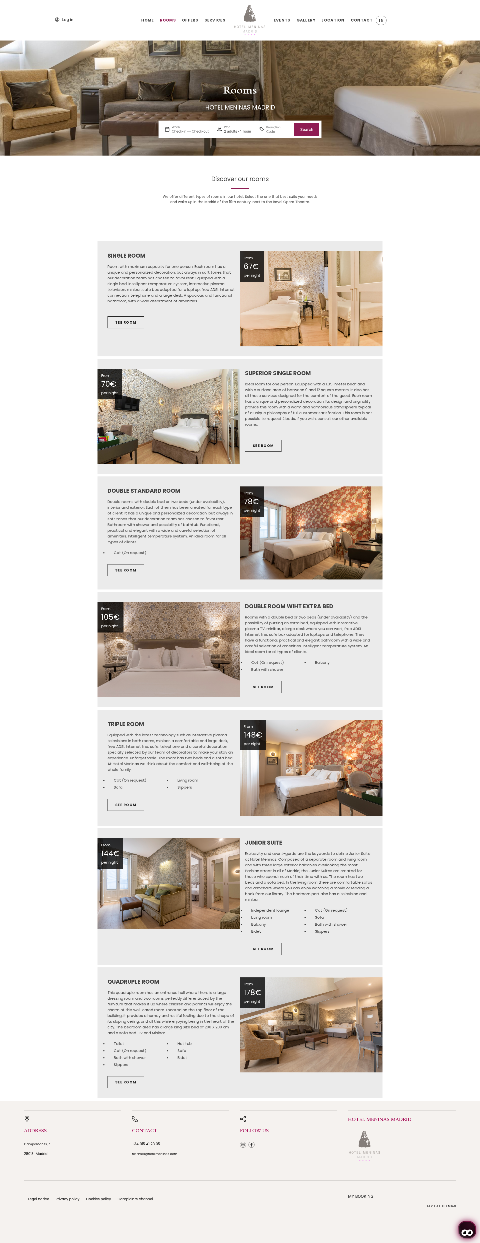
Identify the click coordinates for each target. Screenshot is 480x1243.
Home (147, 20)
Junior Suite (263, 843)
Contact (362, 20)
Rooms (168, 20)
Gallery (306, 20)
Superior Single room (278, 373)
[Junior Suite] (169, 883)
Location (333, 20)
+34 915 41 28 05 (146, 1143)
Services (215, 20)
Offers (190, 20)
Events (282, 20)
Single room (126, 256)
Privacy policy (68, 1198)
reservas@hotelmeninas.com (154, 1154)
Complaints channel (135, 1198)
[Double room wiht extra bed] (169, 649)
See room (125, 322)
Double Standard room (144, 491)
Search (306, 129)
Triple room (126, 724)
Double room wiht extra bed (289, 606)
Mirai (452, 1206)
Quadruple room (133, 982)
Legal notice (38, 1198)
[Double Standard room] (311, 532)
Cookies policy (98, 1198)
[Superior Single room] (169, 416)
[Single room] (311, 298)
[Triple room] (311, 768)
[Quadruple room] (311, 1024)
